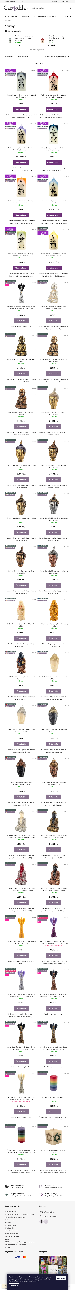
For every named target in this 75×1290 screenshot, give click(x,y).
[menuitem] (11, 16)
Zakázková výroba (11, 1231)
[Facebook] (41, 1221)
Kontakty (8, 1247)
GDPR (7, 1239)
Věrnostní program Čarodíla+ (15, 1217)
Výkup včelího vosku (12, 1233)
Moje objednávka (10, 1)
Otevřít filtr (37, 63)
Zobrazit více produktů (37, 50)
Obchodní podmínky (12, 1236)
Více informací (34, 1281)
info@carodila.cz (49, 1212)
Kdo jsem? (8, 1222)
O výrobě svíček (10, 1225)
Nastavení (14, 1286)
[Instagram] (46, 1221)
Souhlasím (61, 1278)
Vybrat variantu (20, 109)
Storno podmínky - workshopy (15, 1245)
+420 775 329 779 (50, 1216)
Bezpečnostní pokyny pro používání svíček (19, 1214)
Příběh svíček (9, 1228)
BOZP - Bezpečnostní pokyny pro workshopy (20, 1242)
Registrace (65, 1)
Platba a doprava (11, 1220)
